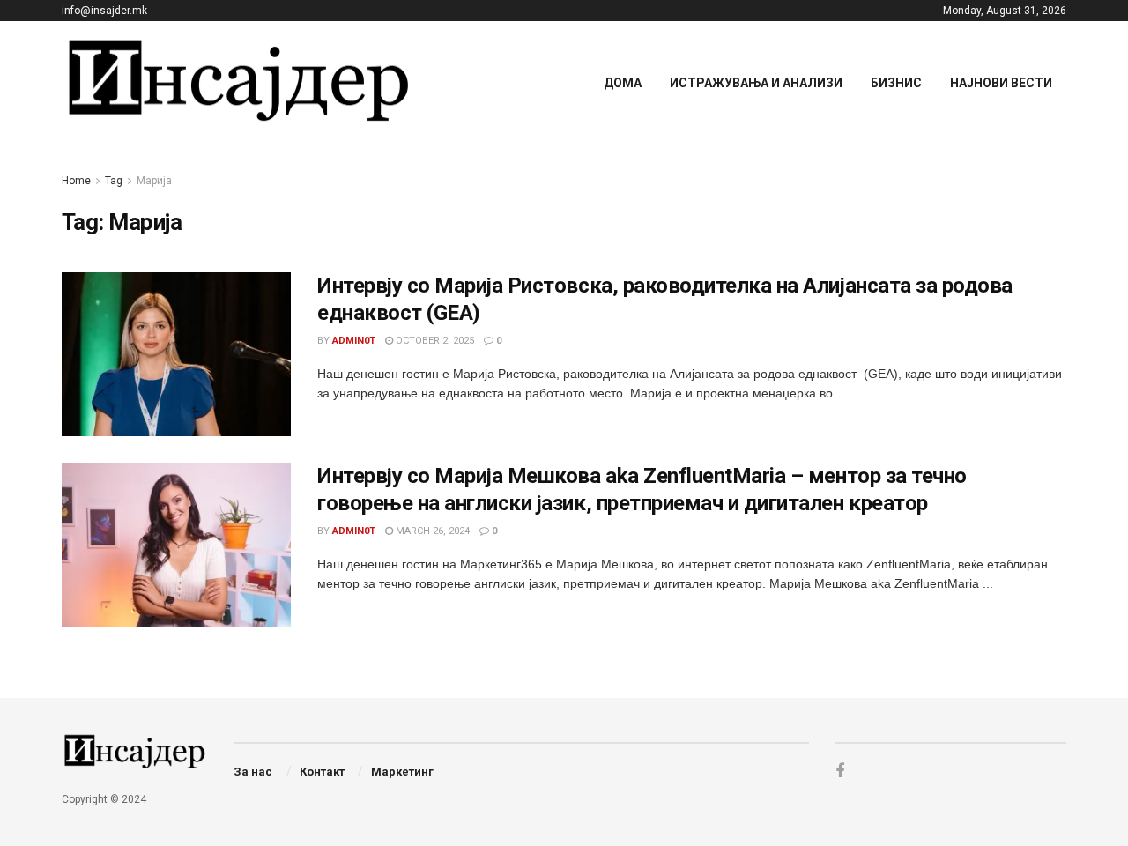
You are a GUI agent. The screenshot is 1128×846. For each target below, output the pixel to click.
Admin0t (353, 340)
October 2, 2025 (433, 340)
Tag (113, 180)
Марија (154, 180)
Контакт (322, 771)
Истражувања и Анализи (756, 83)
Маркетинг (402, 771)
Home (76, 180)
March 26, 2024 (431, 531)
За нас (253, 771)
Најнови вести (1001, 83)
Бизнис (896, 83)
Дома (623, 83)
